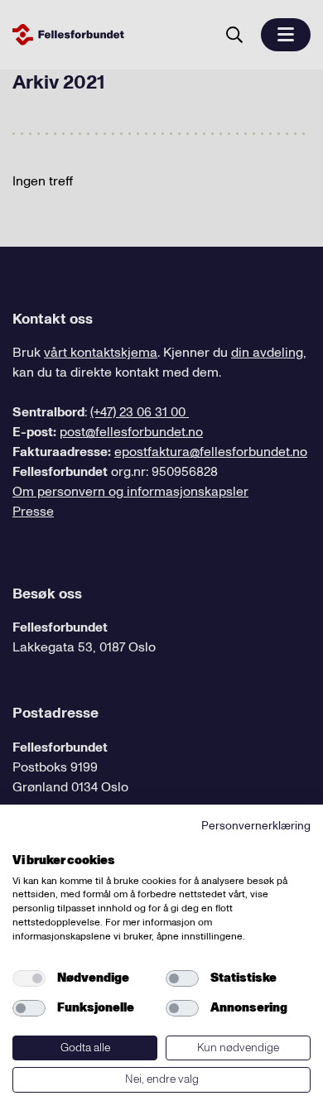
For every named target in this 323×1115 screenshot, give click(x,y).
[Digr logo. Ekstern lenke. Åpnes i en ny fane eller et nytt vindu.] (23, 841)
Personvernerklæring (256, 826)
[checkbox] (29, 978)
